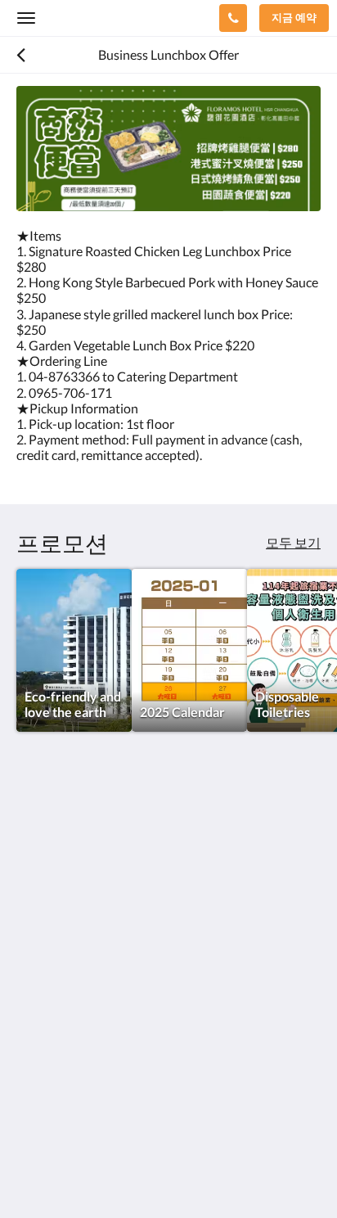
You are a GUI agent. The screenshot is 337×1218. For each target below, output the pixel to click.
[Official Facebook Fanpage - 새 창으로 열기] (32, 992)
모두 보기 (293, 542)
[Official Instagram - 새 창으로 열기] (77, 992)
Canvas (107, 1173)
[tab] (168, 1041)
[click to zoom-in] (168, 148)
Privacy (37, 1068)
